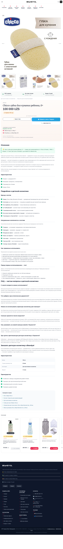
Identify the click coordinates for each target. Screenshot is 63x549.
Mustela (25, 438)
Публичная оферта (8, 515)
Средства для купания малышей (24, 98)
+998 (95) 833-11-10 (38, 493)
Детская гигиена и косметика (8, 98)
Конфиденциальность (8, 518)
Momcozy (45, 438)
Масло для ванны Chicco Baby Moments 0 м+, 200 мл (15, 407)
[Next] (60, 43)
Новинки (5, 498)
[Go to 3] (38, 81)
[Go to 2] (23, 81)
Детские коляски (24, 511)
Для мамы (23, 501)
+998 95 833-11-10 (47, 123)
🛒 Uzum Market (24, 518)
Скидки (5, 501)
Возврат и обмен (7, 523)
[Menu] (2, 1)
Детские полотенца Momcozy (49, 440)
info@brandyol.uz (38, 496)
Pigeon (5, 438)
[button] (34, 448)
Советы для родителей (9, 509)
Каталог (5, 496)
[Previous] (3, 43)
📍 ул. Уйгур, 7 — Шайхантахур (36, 502)
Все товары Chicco (8, 395)
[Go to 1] (8, 81)
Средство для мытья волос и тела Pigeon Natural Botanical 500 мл (9, 442)
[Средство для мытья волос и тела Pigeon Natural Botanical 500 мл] (10, 426)
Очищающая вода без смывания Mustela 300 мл (28, 441)
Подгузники (23, 509)
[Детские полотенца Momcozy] (49, 426)
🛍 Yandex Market (24, 521)
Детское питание (24, 506)
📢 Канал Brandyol (38, 513)
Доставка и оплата (8, 521)
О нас (5, 504)
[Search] (58, 1)
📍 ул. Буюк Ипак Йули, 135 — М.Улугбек (38, 506)
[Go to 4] (53, 81)
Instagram (5, 486)
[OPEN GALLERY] (31, 43)
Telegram (12, 486)
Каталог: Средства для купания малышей (13, 398)
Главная (5, 493)
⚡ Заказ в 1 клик (16, 119)
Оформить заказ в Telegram (47, 119)
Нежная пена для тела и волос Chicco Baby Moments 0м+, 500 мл (18, 405)
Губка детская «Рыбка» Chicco (11, 402)
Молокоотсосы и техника (24, 498)
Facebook (19, 486)
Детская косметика (25, 504)
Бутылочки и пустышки (25, 495)
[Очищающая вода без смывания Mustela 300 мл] (30, 426)
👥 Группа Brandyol (38, 516)
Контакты (6, 506)
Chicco (4, 102)
